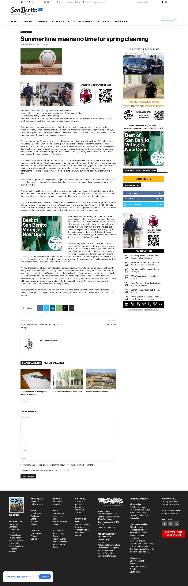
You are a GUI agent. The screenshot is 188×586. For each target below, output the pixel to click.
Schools (34, 521)
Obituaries (79, 501)
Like (160, 193)
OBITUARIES (80, 499)
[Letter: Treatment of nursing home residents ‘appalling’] (36, 379)
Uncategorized (26, 32)
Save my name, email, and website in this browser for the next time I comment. (58, 465)
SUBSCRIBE (14, 515)
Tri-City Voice (135, 552)
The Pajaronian (136, 549)
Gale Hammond (26, 44)
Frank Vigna (110, 324)
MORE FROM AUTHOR (54, 363)
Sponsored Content (106, 550)
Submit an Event (60, 542)
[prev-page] (22, 400)
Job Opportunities (170, 501)
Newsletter (13, 524)
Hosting (101, 542)
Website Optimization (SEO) (109, 545)
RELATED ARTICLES (31, 363)
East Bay (133, 569)
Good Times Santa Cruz (140, 510)
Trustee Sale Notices (106, 528)
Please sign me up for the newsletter (38, 471)
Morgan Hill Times (137, 541)
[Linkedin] (52, 308)
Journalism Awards (170, 504)
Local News (36, 513)
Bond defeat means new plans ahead (67, 392)
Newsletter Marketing (107, 556)
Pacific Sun (134, 518)
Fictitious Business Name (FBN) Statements (108, 518)
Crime (33, 519)
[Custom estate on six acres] (101, 379)
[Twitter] (46, 308)
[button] (170, 20)
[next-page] (26, 400)
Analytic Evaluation (106, 553)
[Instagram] (165, 2)
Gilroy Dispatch (136, 527)
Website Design (104, 539)
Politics (34, 524)
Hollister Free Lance (138, 532)
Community (36, 533)
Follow (159, 199)
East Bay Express (137, 507)
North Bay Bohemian (139, 515)
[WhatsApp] (59, 308)
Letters (34, 539)
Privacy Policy (15, 538)
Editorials (35, 536)
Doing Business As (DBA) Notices (108, 523)
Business (35, 516)
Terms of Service (16, 540)
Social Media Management (109, 548)
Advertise (35, 501)
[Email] (65, 308)
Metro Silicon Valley (138, 512)
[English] (45, 2)
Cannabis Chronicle (138, 566)
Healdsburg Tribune (138, 530)
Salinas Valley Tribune (139, 546)
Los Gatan (134, 538)
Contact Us (13, 527)
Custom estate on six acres (97, 392)
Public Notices (37, 504)
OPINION (35, 531)
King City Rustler (137, 535)
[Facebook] (162, 2)
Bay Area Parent (137, 561)
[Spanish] (48, 2)
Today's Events (59, 539)
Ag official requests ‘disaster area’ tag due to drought (41, 326)
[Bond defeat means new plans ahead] (68, 379)
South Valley (135, 572)
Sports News (58, 513)
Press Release (15, 535)
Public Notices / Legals (107, 514)
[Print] (71, 308)
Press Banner (135, 543)
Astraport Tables (82, 530)
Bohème (133, 564)
